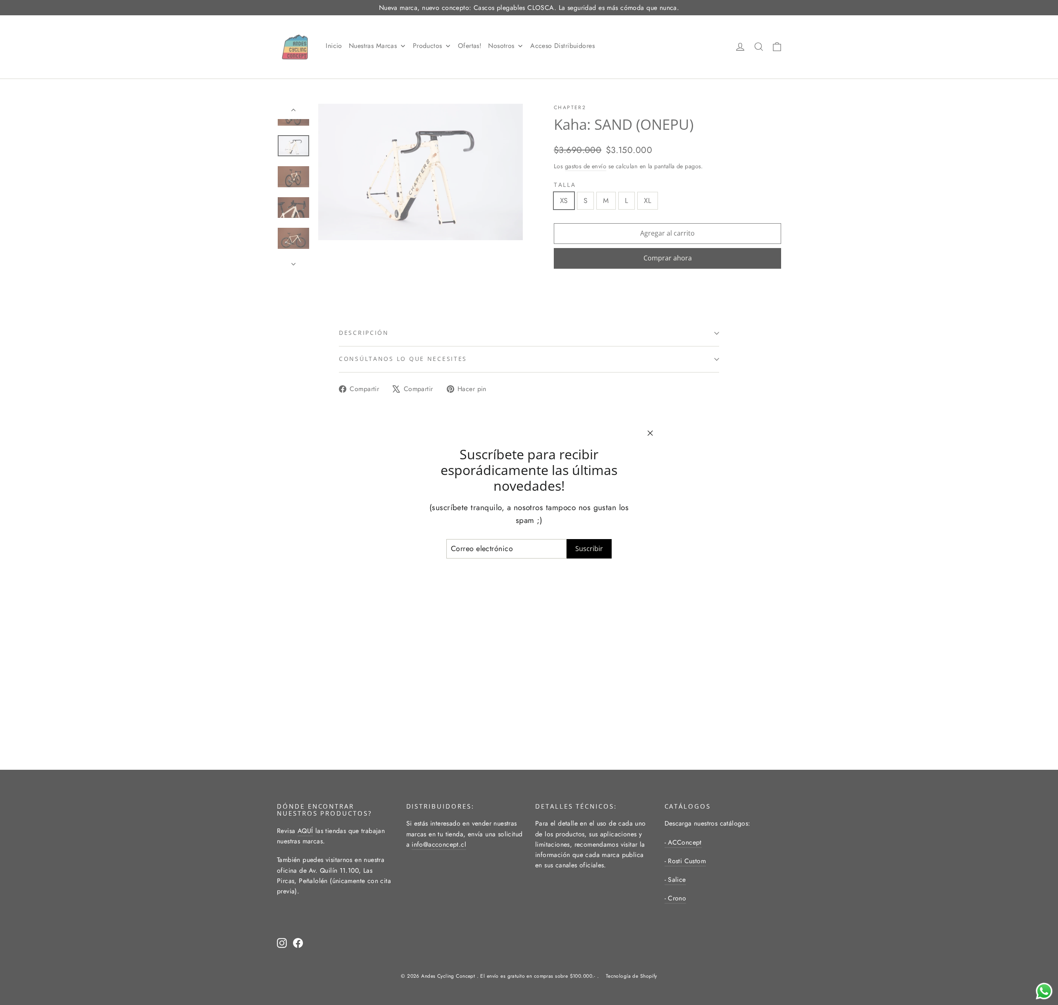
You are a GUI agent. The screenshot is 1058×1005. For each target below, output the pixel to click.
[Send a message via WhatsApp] (1044, 991)
